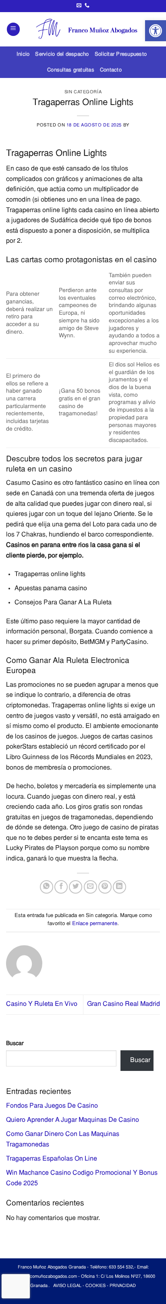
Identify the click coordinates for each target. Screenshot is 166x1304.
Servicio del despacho (62, 54)
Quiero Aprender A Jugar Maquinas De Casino (72, 1120)
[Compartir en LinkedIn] (119, 887)
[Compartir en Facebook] (61, 887)
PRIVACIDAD (123, 1286)
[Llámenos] (87, 5)
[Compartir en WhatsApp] (46, 887)
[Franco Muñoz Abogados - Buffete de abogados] (90, 29)
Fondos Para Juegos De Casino (52, 1106)
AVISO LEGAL (67, 1286)
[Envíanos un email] (79, 5)
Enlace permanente (94, 923)
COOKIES (95, 1286)
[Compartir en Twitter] (75, 887)
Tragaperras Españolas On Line (51, 1159)
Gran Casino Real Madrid (123, 1004)
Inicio (23, 54)
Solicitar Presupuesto (121, 54)
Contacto (111, 70)
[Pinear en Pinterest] (105, 887)
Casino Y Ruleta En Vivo (41, 1004)
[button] (155, 30)
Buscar (15, 1044)
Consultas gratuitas (70, 70)
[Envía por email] (90, 887)
